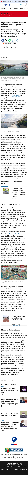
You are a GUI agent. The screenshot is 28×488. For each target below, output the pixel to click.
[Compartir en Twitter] (6, 40)
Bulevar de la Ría (15, 234)
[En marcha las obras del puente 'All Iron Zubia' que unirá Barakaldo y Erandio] (6, 191)
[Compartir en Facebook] (2, 40)
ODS (8, 379)
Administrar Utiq (23, 469)
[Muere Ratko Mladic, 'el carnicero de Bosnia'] (23, 414)
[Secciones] (1, 5)
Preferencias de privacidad (6, 472)
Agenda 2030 (15, 379)
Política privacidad (11, 466)
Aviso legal (3, 466)
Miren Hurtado (5, 52)
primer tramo (15, 96)
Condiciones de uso (20, 466)
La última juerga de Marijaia (9, 15)
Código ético (8, 469)
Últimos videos (8, 384)
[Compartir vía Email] (16, 40)
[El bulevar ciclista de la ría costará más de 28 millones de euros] (6, 318)
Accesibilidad (15, 469)
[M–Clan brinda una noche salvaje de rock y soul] (23, 389)
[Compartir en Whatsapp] (9, 40)
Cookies (2, 469)
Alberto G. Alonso (16, 324)
